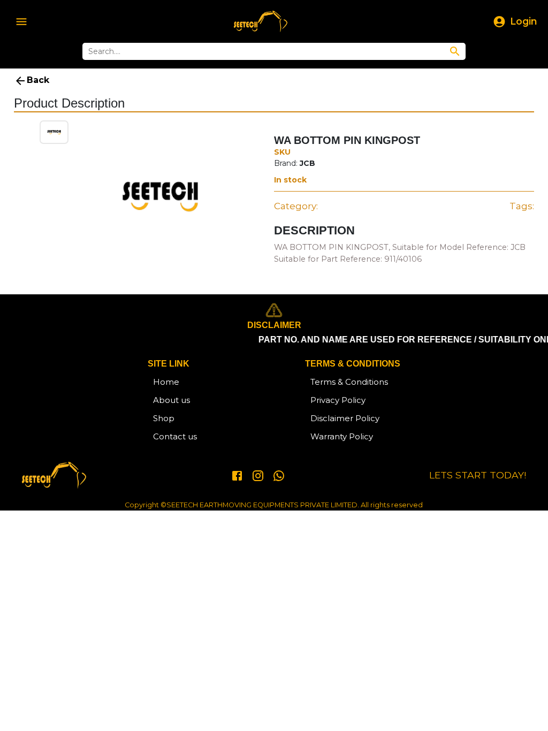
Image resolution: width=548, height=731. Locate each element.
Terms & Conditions (349, 382)
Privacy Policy (338, 400)
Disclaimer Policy (344, 418)
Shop (163, 418)
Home (166, 382)
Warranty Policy (341, 436)
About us (171, 400)
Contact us (175, 436)
